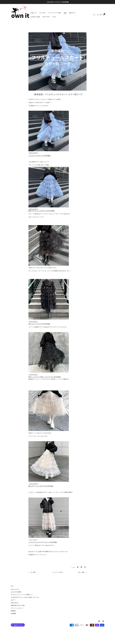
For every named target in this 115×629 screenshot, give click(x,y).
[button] (103, 15)
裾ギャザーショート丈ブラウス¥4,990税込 (41, 211)
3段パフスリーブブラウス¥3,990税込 (39, 324)
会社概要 (13, 613)
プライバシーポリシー (17, 608)
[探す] (94, 15)
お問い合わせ (14, 602)
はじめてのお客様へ (16, 592)
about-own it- (15, 589)
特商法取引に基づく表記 (18, 605)
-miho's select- (33, 153)
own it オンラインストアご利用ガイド (22, 594)
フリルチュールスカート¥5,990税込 (39, 155)
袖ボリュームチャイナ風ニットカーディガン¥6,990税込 (44, 377)
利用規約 (13, 611)
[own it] (20, 14)
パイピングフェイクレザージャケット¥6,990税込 (42, 542)
